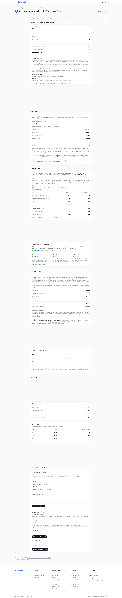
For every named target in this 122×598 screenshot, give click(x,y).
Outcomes (52, 18)
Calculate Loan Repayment (39, 536)
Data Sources (37, 573)
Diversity (45, 18)
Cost (33, 18)
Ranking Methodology (39, 575)
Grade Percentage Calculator (96, 580)
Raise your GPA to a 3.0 (94, 578)
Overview (18, 18)
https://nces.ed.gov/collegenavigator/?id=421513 (39, 557)
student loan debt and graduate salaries (41, 323)
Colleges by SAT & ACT (76, 573)
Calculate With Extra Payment (40, 549)
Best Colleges (55, 575)
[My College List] (105, 2)
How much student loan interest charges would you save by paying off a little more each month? (55, 543)
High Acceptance (56, 586)
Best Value (54, 577)
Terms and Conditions (19, 596)
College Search (74, 577)
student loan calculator (55, 321)
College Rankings (56, 573)
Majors (38, 18)
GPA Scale (91, 583)
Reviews (80, 18)
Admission (26, 18)
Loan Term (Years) (36, 530)
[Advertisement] (22, 42)
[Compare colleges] (102, 2)
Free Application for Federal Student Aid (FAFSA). (45, 183)
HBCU (53, 582)
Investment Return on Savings (39, 500)
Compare (64, 2)
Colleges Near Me (75, 584)
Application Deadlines (57, 579)
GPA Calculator (92, 573)
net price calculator (81, 156)
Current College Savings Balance (40, 494)
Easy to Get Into (56, 588)
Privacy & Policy (29, 596)
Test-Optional (55, 584)
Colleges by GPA (75, 575)
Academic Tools (73, 2)
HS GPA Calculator (93, 575)
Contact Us (36, 577)
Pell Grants (58, 180)
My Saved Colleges (75, 579)
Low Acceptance (56, 591)
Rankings (57, 2)
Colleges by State (75, 586)
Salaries (59, 18)
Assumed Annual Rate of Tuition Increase (41, 489)
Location (66, 18)
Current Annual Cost (37, 479)
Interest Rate (58, 525)
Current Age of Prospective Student (40, 484)
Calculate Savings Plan (38, 506)
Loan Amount (35, 520)
